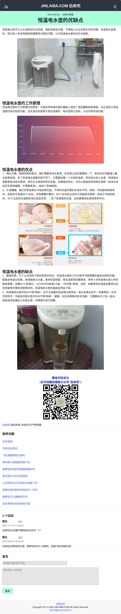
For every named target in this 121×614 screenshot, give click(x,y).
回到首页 (60, 603)
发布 (7, 591)
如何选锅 (7, 441)
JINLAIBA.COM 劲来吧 (60, 5)
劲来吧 (6, 425)
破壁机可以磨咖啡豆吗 (15, 496)
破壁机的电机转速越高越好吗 (18, 469)
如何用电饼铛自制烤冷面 (16, 503)
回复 (20, 521)
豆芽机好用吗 (9, 448)
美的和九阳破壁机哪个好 (16, 462)
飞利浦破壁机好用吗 (13, 455)
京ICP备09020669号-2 (60, 610)
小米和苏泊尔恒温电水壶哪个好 (20, 483)
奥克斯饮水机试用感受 (15, 476)
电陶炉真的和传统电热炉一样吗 (20, 490)
